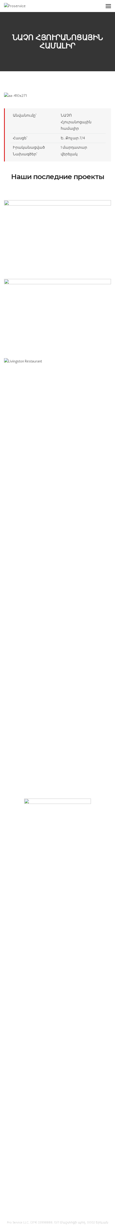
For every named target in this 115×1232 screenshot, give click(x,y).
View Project (57, 249)
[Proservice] (15, 6)
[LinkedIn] (58, 1209)
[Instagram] (67, 1209)
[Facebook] (48, 1209)
